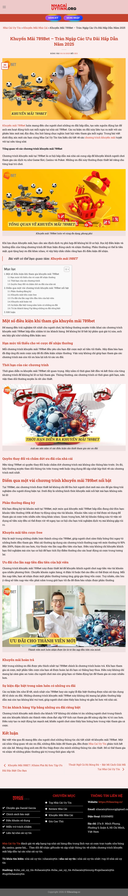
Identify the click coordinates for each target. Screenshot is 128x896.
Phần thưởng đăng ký (21, 291)
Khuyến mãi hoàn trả (21, 301)
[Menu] (4, 7)
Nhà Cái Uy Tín (12, 27)
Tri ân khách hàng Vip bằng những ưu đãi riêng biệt (35, 308)
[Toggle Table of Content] (65, 269)
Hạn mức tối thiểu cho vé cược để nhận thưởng (32, 277)
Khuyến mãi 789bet (13, 125)
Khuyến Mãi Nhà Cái (35, 27)
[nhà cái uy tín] (64, 7)
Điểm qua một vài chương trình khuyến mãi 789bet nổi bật (37, 287)
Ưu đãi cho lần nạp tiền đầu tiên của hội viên (32, 298)
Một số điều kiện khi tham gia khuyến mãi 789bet (32, 273)
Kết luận (10, 312)
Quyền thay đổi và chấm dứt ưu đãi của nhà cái (33, 284)
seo (76, 53)
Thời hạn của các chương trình (25, 280)
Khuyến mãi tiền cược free (24, 294)
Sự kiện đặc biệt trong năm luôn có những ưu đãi (34, 305)
